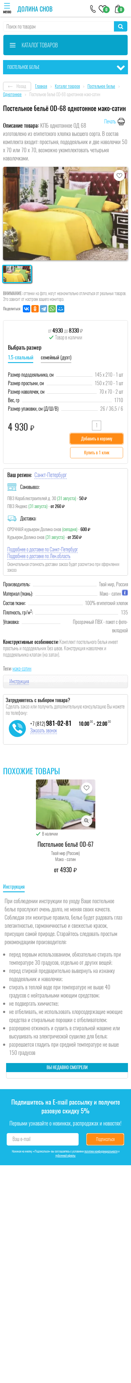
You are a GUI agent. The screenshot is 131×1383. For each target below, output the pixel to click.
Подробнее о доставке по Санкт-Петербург (42, 549)
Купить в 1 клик (96, 453)
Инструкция (19, 681)
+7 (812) (51, 723)
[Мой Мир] (60, 308)
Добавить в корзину (96, 439)
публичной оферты (65, 1155)
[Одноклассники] (35, 308)
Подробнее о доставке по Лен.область (38, 556)
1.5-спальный (20, 357)
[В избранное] (119, 175)
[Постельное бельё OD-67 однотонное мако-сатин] (65, 804)
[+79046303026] (93, 8)
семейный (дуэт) (56, 357)
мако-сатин (21, 668)
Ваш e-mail (21, 1139)
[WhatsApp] (52, 308)
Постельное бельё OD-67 (65, 844)
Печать (110, 121)
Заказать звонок (43, 730)
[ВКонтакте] (26, 308)
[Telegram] (43, 308)
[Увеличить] (86, 820)
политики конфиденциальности (101, 1151)
